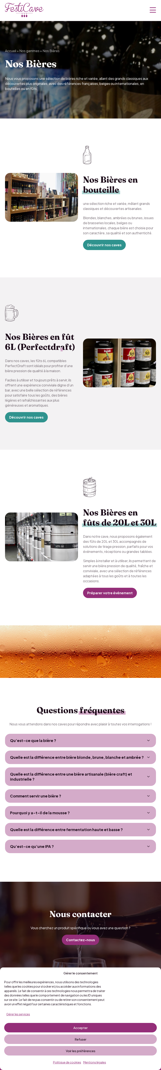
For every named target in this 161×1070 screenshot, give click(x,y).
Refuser (80, 1039)
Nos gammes (29, 51)
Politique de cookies (67, 1062)
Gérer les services (18, 1014)
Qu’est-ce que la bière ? (33, 740)
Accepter (80, 1028)
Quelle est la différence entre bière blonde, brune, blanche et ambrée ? (77, 757)
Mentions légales (94, 1062)
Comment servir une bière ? (35, 795)
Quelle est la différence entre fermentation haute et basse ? (66, 829)
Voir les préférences (80, 1051)
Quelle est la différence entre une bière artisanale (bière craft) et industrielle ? (71, 776)
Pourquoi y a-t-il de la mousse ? (40, 812)
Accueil (10, 51)
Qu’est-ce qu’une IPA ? (32, 846)
